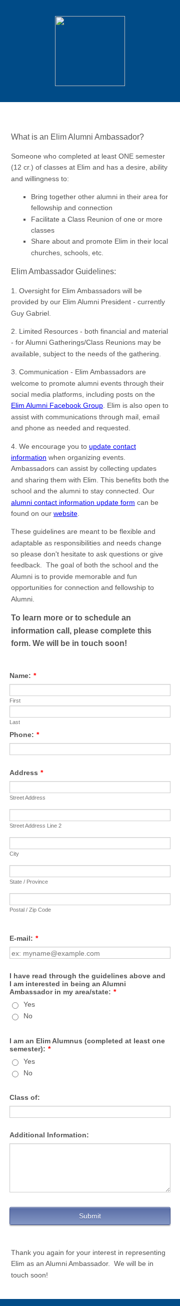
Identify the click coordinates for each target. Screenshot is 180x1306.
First (15, 701)
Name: (23, 676)
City (14, 854)
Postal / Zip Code (30, 910)
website (66, 513)
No (28, 1016)
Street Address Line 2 (36, 826)
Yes (29, 1004)
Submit (90, 1216)
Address (26, 773)
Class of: (25, 1097)
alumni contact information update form (73, 502)
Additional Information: (49, 1135)
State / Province (29, 882)
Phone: (24, 735)
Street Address (28, 798)
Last (15, 722)
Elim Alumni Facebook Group (57, 405)
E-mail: (24, 938)
